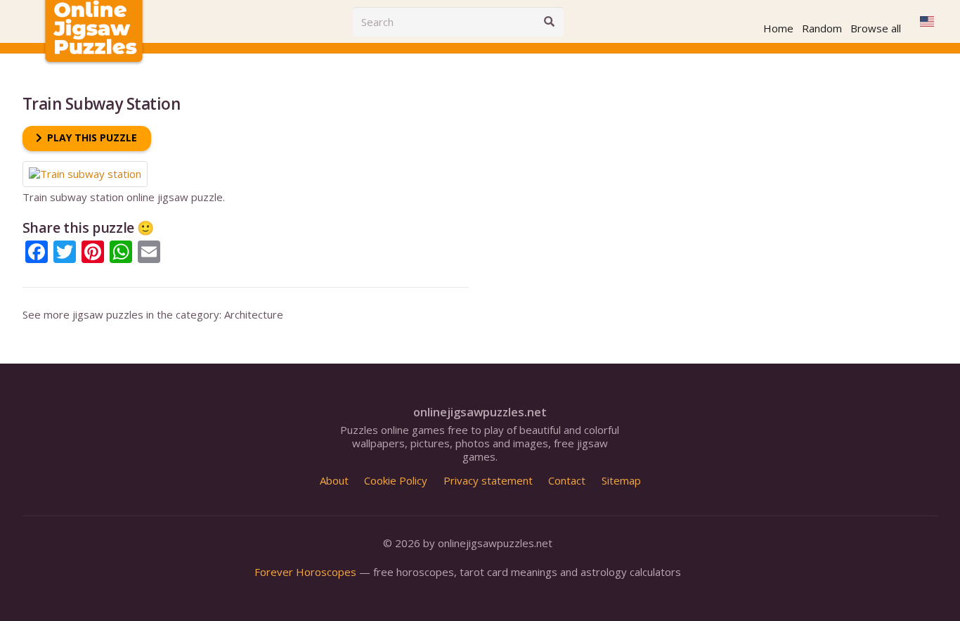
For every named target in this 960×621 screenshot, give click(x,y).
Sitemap (621, 480)
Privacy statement (488, 480)
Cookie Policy (395, 480)
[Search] (549, 22)
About (334, 480)
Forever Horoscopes (305, 572)
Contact (566, 480)
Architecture (253, 314)
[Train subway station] (85, 167)
